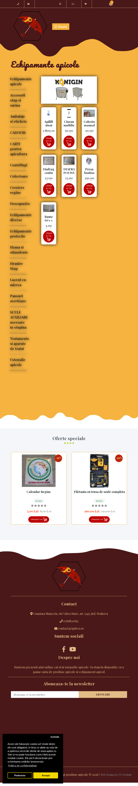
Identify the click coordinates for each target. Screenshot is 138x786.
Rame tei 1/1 (49, 218)
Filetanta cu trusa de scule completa (99, 492)
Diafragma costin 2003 (51, 172)
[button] (76, 4)
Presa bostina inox (89, 172)
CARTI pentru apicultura (18, 148)
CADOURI (18, 132)
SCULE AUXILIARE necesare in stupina (19, 319)
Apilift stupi (48, 123)
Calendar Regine (39, 492)
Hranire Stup (16, 266)
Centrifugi (18, 165)
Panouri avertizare (18, 298)
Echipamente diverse (19, 217)
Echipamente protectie (19, 233)
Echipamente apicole (19, 81)
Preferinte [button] (19, 775)
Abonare (103, 694)
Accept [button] (46, 775)
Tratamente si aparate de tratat (19, 343)
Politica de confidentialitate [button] (22, 765)
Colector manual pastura (90, 125)
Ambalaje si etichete (18, 119)
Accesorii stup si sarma (17, 100)
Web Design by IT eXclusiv (116, 774)
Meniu (62, 26)
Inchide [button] (55, 737)
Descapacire (19, 203)
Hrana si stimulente (19, 249)
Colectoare (19, 176)
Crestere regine (17, 190)
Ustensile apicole (17, 362)
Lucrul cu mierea (18, 282)
